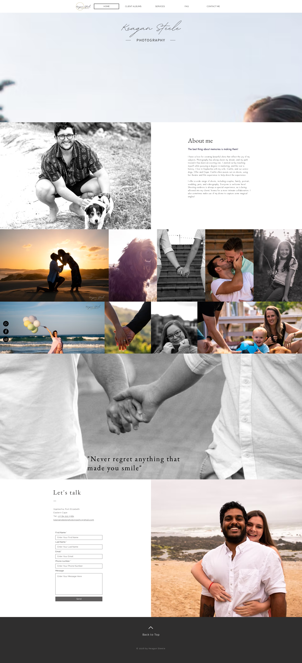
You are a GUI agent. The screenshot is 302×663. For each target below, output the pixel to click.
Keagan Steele (151, 26)
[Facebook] (6, 331)
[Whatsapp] (6, 323)
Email (58, 551)
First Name (60, 532)
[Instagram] (6, 339)
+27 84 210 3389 (66, 516)
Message (59, 571)
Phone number (62, 561)
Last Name (60, 542)
